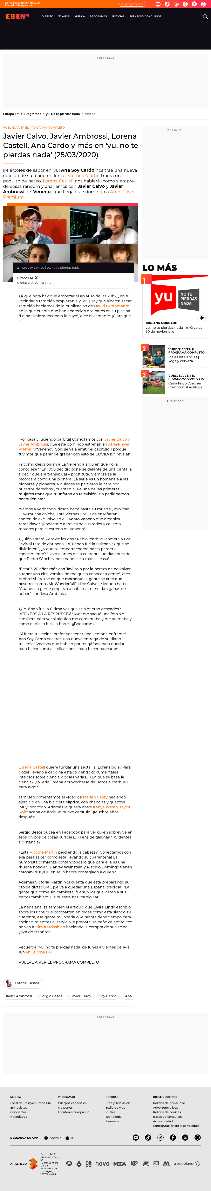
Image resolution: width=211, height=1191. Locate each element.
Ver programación (132, 4)
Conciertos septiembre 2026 (22, 2)
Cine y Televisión (118, 1103)
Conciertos (18, 1112)
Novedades (18, 1117)
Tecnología (114, 1117)
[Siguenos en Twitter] (194, 4)
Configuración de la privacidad (176, 1126)
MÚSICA (80, 16)
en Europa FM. (39, 952)
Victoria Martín (84, 175)
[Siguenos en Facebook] (185, 4)
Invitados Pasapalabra (19, 5)
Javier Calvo (115, 439)
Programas (33, 114)
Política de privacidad (169, 1103)
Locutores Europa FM (73, 1112)
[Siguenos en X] (185, 1139)
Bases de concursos (167, 1117)
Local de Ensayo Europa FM (30, 1103)
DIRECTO (47, 16)
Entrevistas (18, 1107)
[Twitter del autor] (36, 278)
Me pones (65, 1107)
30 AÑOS (64, 16)
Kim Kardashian (50, 927)
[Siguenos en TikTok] (148, 1139)
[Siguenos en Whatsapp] (203, 4)
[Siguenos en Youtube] (158, 4)
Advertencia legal (166, 1107)
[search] (205, 16)
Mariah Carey (95, 797)
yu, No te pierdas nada (63, 114)
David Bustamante (111, 306)
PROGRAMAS (98, 16)
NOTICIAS (118, 16)
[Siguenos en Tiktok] (167, 4)
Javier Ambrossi (33, 444)
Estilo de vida (115, 1107)
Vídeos (90, 114)
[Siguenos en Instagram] (176, 4)
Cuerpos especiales (72, 1103)
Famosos (112, 1121)
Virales (110, 1112)
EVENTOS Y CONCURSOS (145, 16)
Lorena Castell (58, 180)
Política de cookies (167, 1112)
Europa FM (11, 114)
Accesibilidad (163, 1121)
